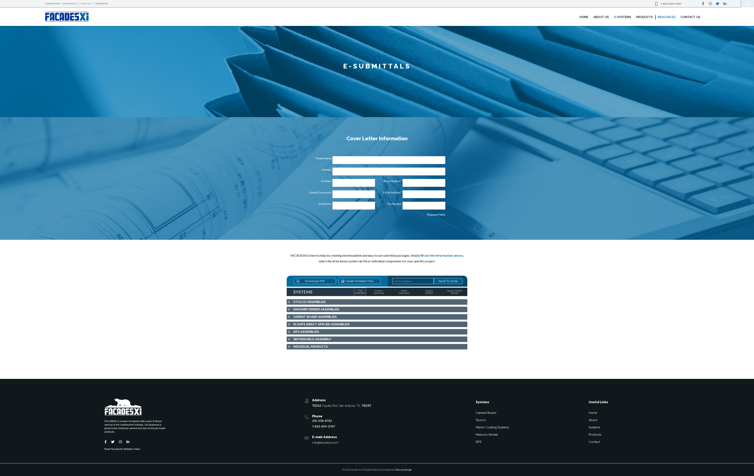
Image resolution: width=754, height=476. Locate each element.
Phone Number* (392, 181)
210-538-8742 (322, 421)
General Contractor (320, 192)
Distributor (325, 203)
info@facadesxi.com (325, 442)
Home (593, 413)
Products (595, 434)
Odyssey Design (403, 469)
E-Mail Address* (392, 192)
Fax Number (395, 203)
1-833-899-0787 (671, 3)
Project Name (323, 158)
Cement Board (486, 413)
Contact (594, 442)
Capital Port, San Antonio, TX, (341, 406)
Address (326, 169)
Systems (594, 427)
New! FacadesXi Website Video (122, 449)
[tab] (377, 302)
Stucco (481, 420)
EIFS (478, 442)
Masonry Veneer (487, 434)
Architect (326, 181)
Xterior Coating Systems (492, 427)
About (593, 420)
